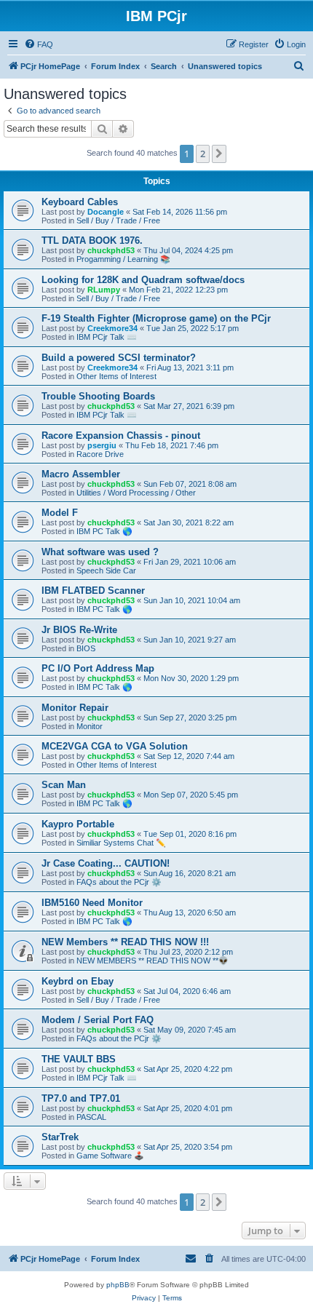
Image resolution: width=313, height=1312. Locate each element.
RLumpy (103, 289)
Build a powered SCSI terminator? (118, 357)
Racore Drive (100, 454)
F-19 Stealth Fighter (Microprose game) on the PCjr (156, 318)
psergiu (101, 445)
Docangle (105, 211)
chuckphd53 (111, 250)
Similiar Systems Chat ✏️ (121, 842)
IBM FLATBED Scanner (93, 590)
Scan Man (63, 784)
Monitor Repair (74, 707)
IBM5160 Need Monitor (92, 902)
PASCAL (91, 1117)
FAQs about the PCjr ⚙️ (119, 882)
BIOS (85, 648)
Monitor (89, 726)
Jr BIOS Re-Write (79, 629)
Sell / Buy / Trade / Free (118, 220)
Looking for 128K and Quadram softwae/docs (143, 279)
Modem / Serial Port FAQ (97, 1019)
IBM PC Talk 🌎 (104, 531)
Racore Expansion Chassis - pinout (120, 435)
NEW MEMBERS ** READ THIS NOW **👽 (152, 960)
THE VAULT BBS (78, 1059)
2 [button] (202, 153)
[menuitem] (38, 44)
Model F (59, 512)
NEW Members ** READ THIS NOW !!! (125, 942)
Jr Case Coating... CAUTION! (105, 863)
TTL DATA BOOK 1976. (92, 240)
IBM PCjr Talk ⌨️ (106, 337)
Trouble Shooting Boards (98, 396)
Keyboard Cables (79, 201)
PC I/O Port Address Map (97, 668)
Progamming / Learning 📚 (123, 259)
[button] (219, 153)
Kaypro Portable (77, 824)
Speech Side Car (106, 570)
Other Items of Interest (116, 376)
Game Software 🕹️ (110, 1155)
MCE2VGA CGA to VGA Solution (114, 746)
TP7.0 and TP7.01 (80, 1098)
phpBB (118, 1285)
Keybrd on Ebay (77, 981)
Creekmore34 (112, 328)
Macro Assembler (80, 474)
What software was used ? (100, 551)
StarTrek (60, 1137)
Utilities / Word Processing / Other (136, 492)
